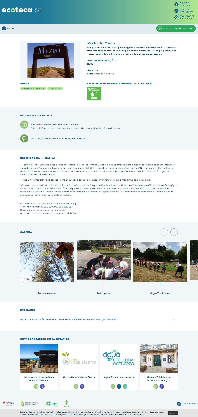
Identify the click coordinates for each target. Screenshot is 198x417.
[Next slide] (174, 232)
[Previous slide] (164, 232)
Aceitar (173, 413)
